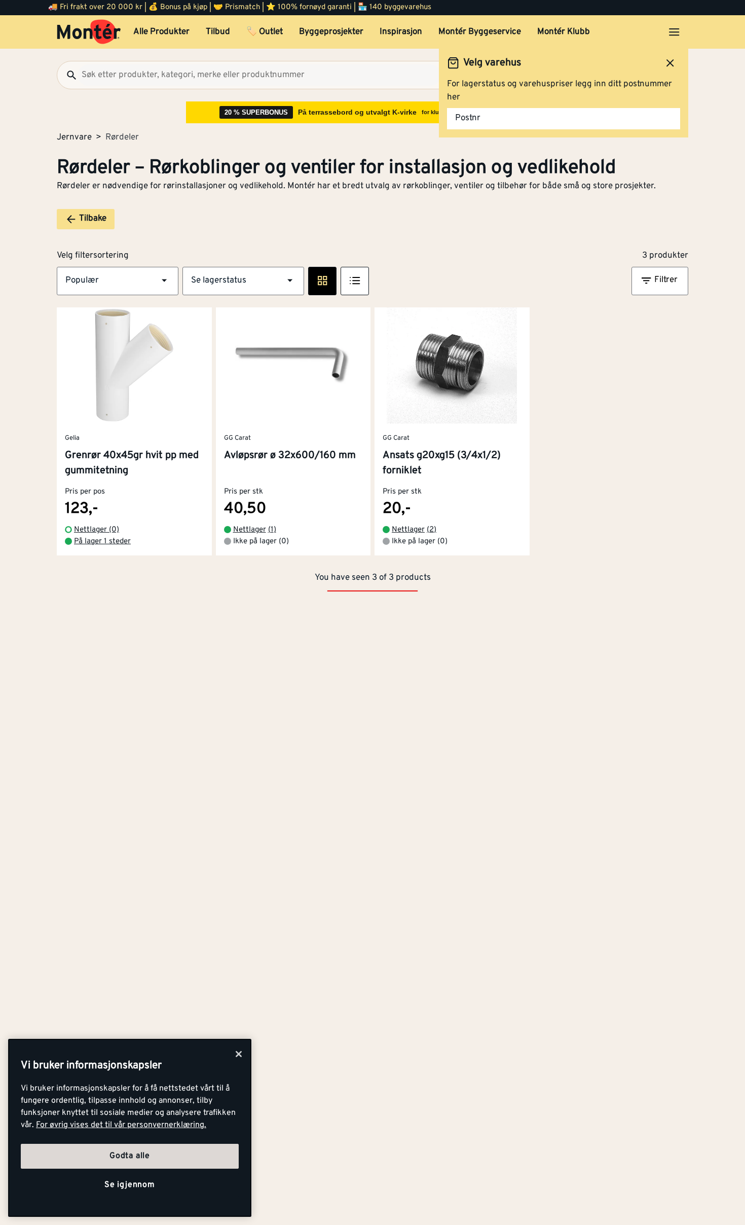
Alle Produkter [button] (161, 32)
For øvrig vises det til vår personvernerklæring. (121, 1125)
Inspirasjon (401, 32)
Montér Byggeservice (479, 32)
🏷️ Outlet (264, 32)
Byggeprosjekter (331, 32)
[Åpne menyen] (674, 32)
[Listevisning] (355, 281)
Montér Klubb (563, 32)
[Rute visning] (322, 281)
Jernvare (74, 137)
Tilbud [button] (218, 32)
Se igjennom (129, 1185)
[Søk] (67, 75)
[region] (129, 1128)
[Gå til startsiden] (89, 32)
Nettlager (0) (96, 530)
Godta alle (129, 1156)
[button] (117, 281)
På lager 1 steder (102, 541)
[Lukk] (239, 1054)
